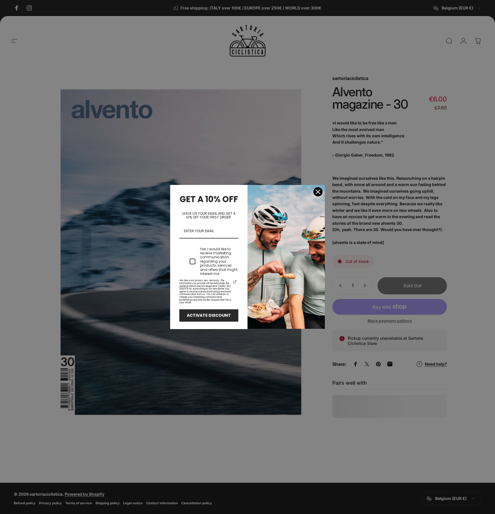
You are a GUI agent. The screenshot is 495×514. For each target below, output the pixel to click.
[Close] (318, 192)
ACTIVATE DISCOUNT (209, 315)
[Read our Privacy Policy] (234, 281)
